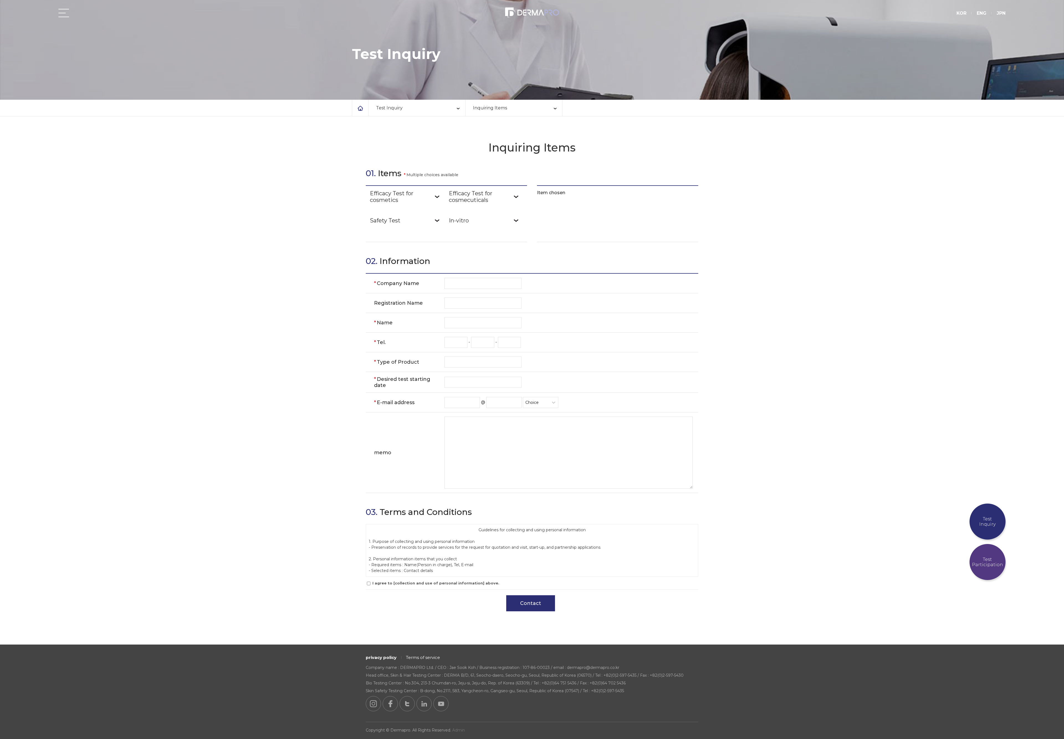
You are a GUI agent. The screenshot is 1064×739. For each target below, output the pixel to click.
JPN (1001, 13)
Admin (458, 730)
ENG (981, 13)
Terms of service (423, 657)
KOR (961, 13)
